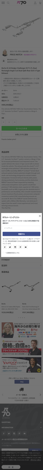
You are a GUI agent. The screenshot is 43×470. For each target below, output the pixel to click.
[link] (5, 247)
